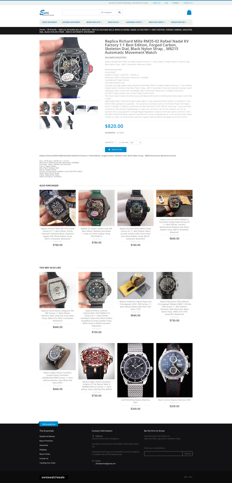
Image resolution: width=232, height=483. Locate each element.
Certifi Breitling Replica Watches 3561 (135, 401)
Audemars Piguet (133, 22)
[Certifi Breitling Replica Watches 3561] (135, 370)
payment (175, 3)
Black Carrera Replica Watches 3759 (174, 400)
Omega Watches (178, 22)
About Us (156, 3)
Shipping (42, 449)
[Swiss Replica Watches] (46, 11)
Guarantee (43, 445)
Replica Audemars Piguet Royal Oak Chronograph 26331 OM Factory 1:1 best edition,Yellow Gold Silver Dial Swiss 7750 (135, 305)
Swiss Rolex (113, 22)
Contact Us (188, 3)
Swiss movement (49, 22)
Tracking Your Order (47, 463)
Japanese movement (71, 22)
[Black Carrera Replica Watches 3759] (174, 370)
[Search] (119, 12)
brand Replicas (93, 22)
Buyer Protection (46, 441)
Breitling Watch (156, 22)
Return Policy (44, 454)
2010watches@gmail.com (105, 463)
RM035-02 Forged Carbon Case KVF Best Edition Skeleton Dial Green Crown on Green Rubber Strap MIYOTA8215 (96, 232)
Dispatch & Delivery (47, 436)
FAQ (166, 3)
